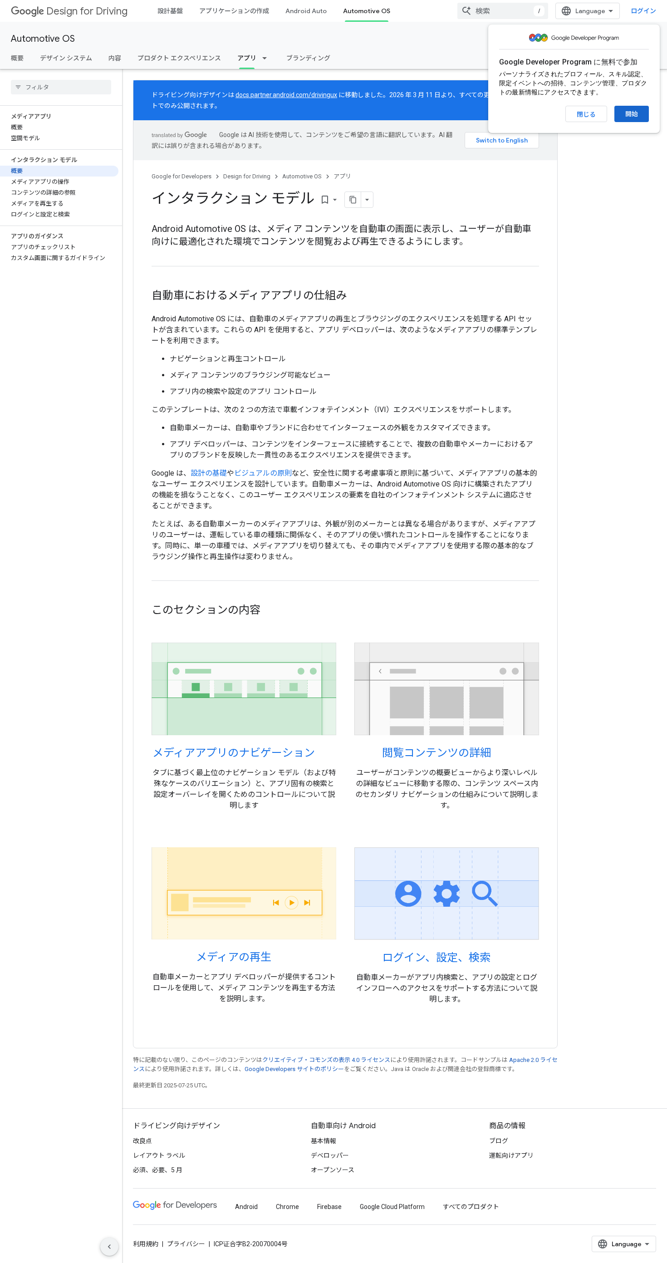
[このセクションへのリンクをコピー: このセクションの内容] (269, 610)
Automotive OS (366, 11)
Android (246, 1206)
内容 (114, 58)
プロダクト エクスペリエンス (179, 58)
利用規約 (145, 1244)
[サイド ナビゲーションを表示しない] (109, 1247)
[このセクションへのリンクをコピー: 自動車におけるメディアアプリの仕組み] (356, 296)
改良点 (142, 1141)
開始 (631, 114)
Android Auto (306, 11)
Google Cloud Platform (392, 1206)
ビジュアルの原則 (263, 473)
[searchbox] (61, 87)
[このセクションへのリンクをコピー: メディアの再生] (283, 958)
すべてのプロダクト (471, 1206)
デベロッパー (330, 1155)
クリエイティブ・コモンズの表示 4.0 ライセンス (326, 1060)
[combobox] (502, 11)
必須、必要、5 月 (157, 1170)
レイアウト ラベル (159, 1155)
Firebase (329, 1206)
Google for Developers (181, 176)
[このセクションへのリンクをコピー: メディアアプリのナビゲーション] (327, 753)
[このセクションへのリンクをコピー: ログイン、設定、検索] (502, 958)
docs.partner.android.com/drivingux (286, 94)
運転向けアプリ (511, 1155)
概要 (17, 58)
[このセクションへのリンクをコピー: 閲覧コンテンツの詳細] (503, 753)
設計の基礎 (209, 473)
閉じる (586, 114)
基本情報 (323, 1141)
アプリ (246, 58)
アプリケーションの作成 (234, 11)
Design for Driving (87, 11)
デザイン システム (66, 58)
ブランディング (308, 58)
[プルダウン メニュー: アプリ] (267, 58)
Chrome (287, 1206)
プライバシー (186, 1244)
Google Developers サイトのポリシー (294, 1069)
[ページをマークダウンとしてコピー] (353, 199)
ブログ (498, 1141)
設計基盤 (170, 11)
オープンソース (332, 1170)
